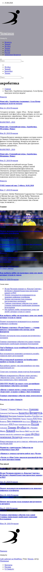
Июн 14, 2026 (5, 279)
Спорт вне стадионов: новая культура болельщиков (20, 372)
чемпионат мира (28, 437)
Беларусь (8, 42)
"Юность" (26, 409)
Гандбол (35, 416)
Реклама (8, 567)
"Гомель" (4, 409)
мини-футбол (9, 434)
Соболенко (3, 428)
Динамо (23, 419)
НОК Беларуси (4, 424)
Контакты (8, 565)
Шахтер (22, 431)
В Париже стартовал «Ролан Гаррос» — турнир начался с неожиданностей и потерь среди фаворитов (19, 330)
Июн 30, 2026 (5, 266)
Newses (30, 559)
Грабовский (3, 419)
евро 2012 (32, 431)
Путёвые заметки (7, 240)
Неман (16, 424)
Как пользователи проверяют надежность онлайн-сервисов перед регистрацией (19, 355)
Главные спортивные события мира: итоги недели (21, 396)
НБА (40, 421)
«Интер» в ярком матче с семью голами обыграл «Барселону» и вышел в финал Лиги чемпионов (20, 391)
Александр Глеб (5, 413)
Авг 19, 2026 (5, 224)
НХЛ (11, 424)
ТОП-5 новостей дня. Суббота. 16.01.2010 (17, 185)
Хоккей (7, 44)
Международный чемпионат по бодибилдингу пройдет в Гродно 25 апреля (19, 361)
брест (27, 431)
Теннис (7, 48)
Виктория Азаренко (16, 416)
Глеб (41, 416)
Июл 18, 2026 (5, 238)
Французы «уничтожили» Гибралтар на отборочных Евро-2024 (16, 448)
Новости (3, 97)
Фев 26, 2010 (5, 133)
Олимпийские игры (24, 424)
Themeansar (4, 561)
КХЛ (35, 418)
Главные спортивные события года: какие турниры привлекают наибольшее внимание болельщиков (18, 260)
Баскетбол (8, 71)
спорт (28, 434)
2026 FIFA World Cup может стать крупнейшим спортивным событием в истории (19, 385)
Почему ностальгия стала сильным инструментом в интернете (18, 300)
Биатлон (4, 416)
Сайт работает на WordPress (11, 559)
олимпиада (17, 434)
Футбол (8, 46)
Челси (17, 431)
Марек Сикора (26, 421)
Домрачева (29, 419)
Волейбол (28, 416)
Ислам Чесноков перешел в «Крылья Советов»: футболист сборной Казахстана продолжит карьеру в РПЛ (21, 218)
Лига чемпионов (14, 421)
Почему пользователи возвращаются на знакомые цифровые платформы (20, 296)
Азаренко (34, 409)
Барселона (14, 413)
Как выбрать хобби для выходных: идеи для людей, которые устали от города (21, 274)
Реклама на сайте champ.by (11, 400)
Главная (8, 89)
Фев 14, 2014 (5, 108)
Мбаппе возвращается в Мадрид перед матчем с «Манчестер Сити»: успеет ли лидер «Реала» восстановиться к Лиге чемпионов (18, 378)
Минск (34, 421)
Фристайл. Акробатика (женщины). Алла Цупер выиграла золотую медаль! (20, 102)
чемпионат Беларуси (13, 55)
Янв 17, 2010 (5, 190)
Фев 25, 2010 (5, 161)
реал (23, 434)
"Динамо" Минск (15, 409)
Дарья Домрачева (14, 419)
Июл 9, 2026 (5, 251)
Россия (7, 53)
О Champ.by (9, 569)
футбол (7, 50)
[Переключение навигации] (1, 59)
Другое (3, 227)
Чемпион (7, 33)
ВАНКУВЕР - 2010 (7, 122)
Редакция (14, 108)
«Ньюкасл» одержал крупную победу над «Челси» (20, 453)
